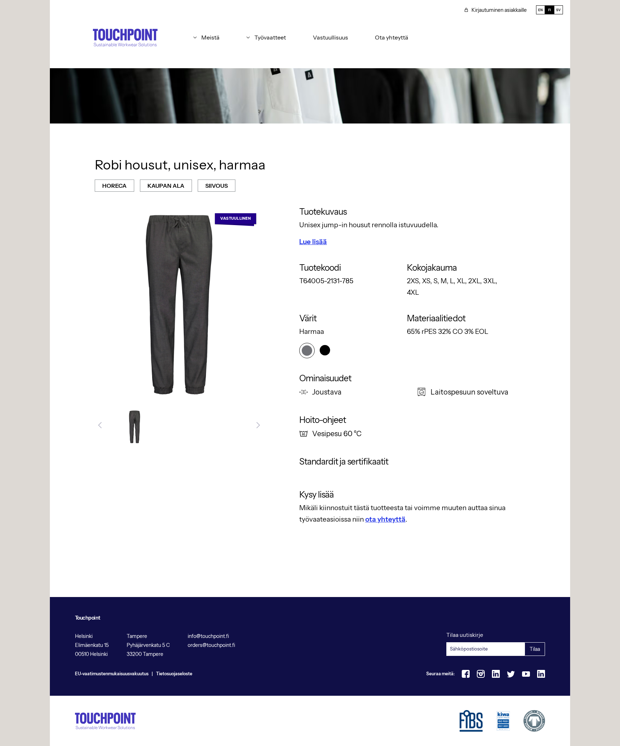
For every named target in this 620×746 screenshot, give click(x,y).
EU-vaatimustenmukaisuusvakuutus (112, 673)
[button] (206, 37)
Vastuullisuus (330, 37)
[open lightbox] (134, 427)
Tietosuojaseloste (174, 673)
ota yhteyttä (385, 519)
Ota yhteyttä (391, 37)
